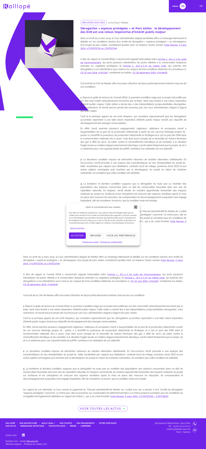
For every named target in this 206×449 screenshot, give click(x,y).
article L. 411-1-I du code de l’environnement (134, 274)
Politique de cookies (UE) (35, 444)
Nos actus (11, 426)
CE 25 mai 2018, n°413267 (94, 72)
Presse (73, 426)
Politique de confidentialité (111, 242)
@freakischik (32, 441)
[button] (135, 207)
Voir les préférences (121, 235)
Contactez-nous (57, 426)
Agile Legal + (48, 423)
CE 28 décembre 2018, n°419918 (150, 72)
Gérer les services (77, 228)
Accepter (77, 235)
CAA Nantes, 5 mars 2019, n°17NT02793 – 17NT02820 (139, 396)
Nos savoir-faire (28, 423)
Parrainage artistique (32, 426)
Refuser (95, 235)
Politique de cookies (90, 242)
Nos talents (66, 423)
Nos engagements (85, 423)
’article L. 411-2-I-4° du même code (144, 66)
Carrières (86, 426)
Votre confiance (107, 423)
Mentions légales (13, 444)
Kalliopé (10, 423)
